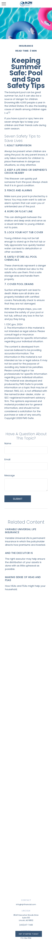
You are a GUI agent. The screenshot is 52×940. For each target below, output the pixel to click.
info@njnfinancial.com (26, 904)
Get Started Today (28, 934)
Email (7, 459)
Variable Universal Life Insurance (20, 531)
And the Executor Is (19, 553)
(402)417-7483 (26, 925)
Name (7, 443)
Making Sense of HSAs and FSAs (23, 578)
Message (9, 475)
